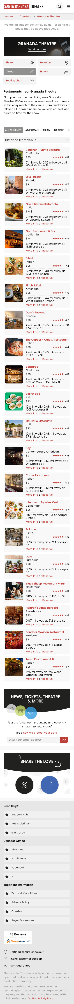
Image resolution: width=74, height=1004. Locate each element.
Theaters (25, 16)
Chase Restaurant (38, 475)
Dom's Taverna (35, 312)
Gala (29, 556)
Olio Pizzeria (33, 177)
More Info (32, 169)
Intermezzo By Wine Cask (42, 502)
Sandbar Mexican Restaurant (45, 632)
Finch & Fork (34, 285)
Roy (28, 448)
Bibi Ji (29, 258)
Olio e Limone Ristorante (42, 204)
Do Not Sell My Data (41, 998)
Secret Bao (33, 394)
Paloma (31, 529)
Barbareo (32, 366)
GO (64, 739)
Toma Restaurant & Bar (41, 659)
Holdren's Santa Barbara (42, 608)
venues (8, 16)
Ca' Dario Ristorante (39, 421)
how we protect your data (40, 732)
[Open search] (59, 6)
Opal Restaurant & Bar (40, 231)
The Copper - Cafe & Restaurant (47, 339)
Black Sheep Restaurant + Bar (45, 583)
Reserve (47, 169)
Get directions (37, 49)
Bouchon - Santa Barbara (43, 150)
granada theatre (48, 16)
